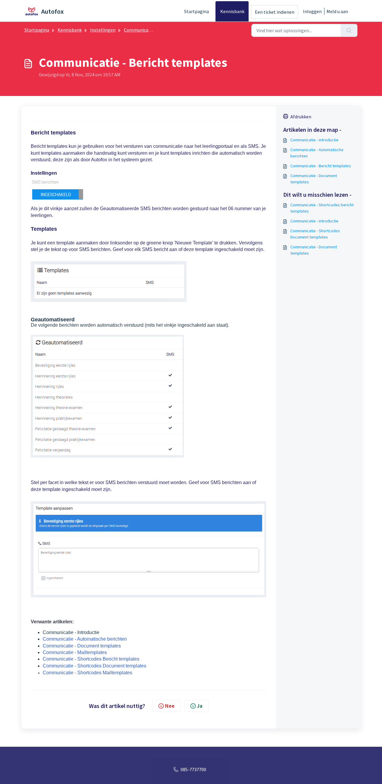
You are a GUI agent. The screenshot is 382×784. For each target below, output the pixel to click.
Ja (199, 705)
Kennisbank (232, 11)
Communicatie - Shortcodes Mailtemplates (87, 672)
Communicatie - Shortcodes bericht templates (322, 208)
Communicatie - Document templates (82, 645)
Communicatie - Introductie (71, 632)
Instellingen (102, 30)
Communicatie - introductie (314, 139)
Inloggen (312, 11)
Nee (170, 705)
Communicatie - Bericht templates (320, 165)
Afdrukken (300, 117)
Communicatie (139, 30)
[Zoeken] (349, 30)
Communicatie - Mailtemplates (75, 652)
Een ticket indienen (274, 12)
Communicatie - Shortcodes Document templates (94, 665)
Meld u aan (337, 11)
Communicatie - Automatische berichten (85, 639)
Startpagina (196, 11)
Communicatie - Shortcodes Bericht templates (91, 658)
